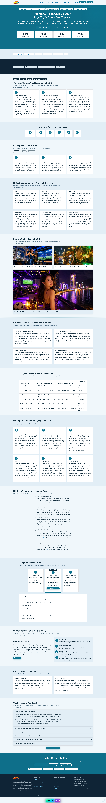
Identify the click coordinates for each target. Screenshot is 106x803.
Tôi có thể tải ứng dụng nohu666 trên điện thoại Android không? (30, 732)
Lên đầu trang (103, 800)
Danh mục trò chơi (29, 54)
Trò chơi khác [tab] (31, 151)
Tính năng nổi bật (18, 54)
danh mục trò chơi (75, 225)
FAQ (66, 54)
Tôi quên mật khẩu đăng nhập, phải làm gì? (25, 743)
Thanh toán (38, 54)
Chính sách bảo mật (37, 784)
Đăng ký (51, 509)
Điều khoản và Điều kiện (38, 782)
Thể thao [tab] (16, 151)
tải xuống (39, 652)
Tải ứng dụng (17, 657)
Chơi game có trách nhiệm (38, 786)
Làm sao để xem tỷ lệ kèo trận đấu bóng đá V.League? (27, 735)
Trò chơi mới (58, 2)
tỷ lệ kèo (82, 359)
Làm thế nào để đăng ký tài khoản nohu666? (25, 711)
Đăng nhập (82, 2)
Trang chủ (41, 2)
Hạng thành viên (47, 54)
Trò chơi (70, 2)
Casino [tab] (23, 151)
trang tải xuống (29, 111)
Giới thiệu (35, 779)
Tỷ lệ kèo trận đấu (49, 2)
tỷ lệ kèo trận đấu (58, 106)
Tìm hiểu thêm (70, 589)
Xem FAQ (65, 27)
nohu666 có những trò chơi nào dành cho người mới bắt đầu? (29, 739)
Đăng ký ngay (43, 27)
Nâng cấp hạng (53, 588)
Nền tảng (64, 2)
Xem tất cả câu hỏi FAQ (53, 748)
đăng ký (36, 714)
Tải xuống (75, 2)
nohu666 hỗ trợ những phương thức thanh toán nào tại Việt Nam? (30, 728)
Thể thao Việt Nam (58, 54)
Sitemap (55, 788)
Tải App (90, 2)
